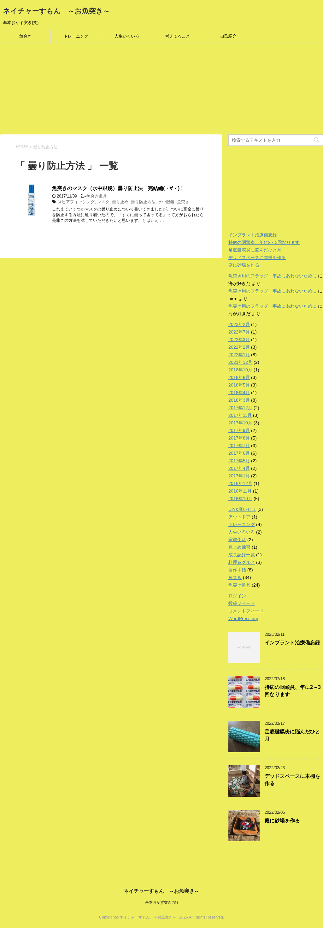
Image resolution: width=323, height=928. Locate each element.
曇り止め (120, 201)
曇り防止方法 (143, 201)
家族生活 (237, 539)
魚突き (25, 36)
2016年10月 (240, 498)
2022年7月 (239, 331)
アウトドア (239, 516)
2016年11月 (240, 491)
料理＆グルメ (241, 562)
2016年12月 (240, 483)
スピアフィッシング (76, 201)
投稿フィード (241, 603)
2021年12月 (240, 362)
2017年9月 (239, 430)
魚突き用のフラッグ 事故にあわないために (272, 275)
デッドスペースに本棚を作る (257, 257)
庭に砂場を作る (243, 265)
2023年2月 (239, 324)
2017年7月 (239, 445)
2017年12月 (240, 407)
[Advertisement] (161, 90)
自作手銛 (237, 569)
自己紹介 (228, 36)
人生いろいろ (127, 36)
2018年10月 (240, 369)
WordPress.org (243, 618)
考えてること (177, 36)
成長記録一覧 (241, 554)
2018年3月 (239, 400)
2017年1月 (239, 475)
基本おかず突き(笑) (161, 902)
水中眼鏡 (166, 201)
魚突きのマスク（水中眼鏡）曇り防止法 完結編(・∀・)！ (118, 188)
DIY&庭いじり (242, 509)
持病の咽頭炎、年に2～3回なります (264, 242)
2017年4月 (239, 468)
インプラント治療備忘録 (252, 234)
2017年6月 (239, 453)
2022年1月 (239, 354)
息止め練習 (239, 547)
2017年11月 (240, 415)
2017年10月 (240, 422)
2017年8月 (239, 437)
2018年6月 (239, 377)
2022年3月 (239, 339)
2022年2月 (239, 347)
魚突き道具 (96, 196)
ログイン (237, 595)
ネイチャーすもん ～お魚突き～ (56, 11)
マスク (103, 201)
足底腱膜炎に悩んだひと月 (254, 249)
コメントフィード (246, 610)
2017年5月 (239, 460)
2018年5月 (239, 384)
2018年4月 (239, 392)
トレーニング (76, 36)
